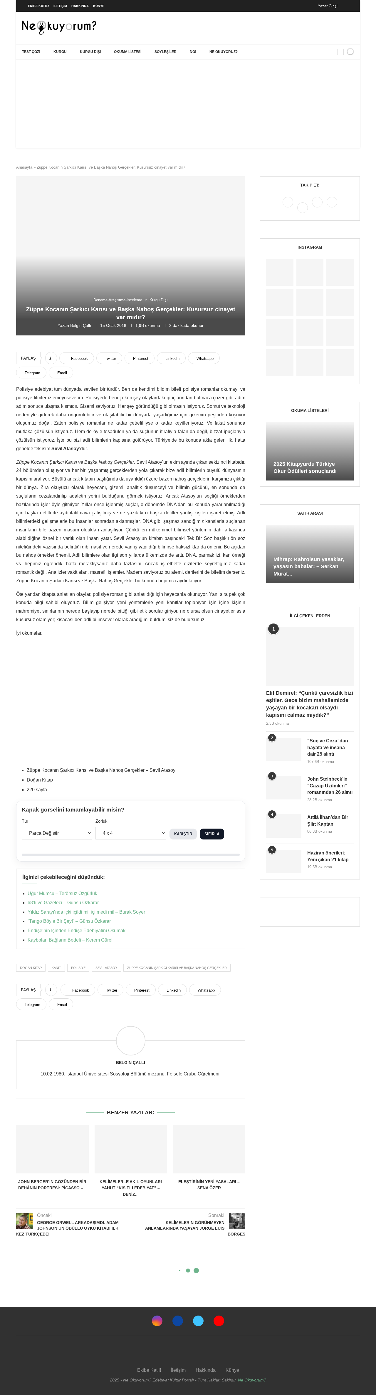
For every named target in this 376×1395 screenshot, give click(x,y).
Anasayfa (24, 167)
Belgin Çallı (80, 325)
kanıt (56, 968)
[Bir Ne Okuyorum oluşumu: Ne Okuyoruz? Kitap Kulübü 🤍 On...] (280, 332)
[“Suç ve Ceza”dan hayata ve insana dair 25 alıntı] (283, 749)
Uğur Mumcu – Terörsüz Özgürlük (62, 893)
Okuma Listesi (127, 52)
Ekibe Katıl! (38, 6)
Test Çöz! (31, 52)
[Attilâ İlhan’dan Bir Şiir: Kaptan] (283, 826)
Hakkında (80, 6)
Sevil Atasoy (106, 968)
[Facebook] (348, 6)
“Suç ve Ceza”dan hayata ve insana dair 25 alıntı (327, 747)
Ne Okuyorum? (252, 1380)
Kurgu (60, 52)
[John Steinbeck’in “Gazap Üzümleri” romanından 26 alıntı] (283, 787)
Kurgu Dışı (90, 52)
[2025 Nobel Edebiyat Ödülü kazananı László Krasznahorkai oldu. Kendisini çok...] (340, 363)
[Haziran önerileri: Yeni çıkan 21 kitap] (283, 861)
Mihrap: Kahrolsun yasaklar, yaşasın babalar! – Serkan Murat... (308, 566)
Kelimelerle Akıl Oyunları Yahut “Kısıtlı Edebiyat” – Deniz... (131, 1188)
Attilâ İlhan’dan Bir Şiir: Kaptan (327, 820)
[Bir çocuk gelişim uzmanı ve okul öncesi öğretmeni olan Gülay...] (310, 363)
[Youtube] (332, 207)
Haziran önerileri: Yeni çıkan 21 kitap (328, 856)
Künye (98, 6)
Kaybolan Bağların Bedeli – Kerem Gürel (70, 939)
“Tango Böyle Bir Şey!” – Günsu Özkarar (69, 921)
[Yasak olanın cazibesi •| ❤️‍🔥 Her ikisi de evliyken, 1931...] (280, 272)
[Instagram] (288, 207)
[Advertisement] (188, 103)
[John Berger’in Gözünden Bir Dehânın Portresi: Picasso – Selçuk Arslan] (52, 1149)
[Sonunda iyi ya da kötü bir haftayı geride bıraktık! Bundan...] (310, 272)
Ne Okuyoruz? (223, 52)
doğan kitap (31, 968)
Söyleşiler (166, 52)
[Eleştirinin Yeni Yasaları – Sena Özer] (209, 1149)
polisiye (78, 968)
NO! (193, 52)
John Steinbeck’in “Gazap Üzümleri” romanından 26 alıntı (329, 786)
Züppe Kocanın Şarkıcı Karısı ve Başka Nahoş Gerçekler (177, 968)
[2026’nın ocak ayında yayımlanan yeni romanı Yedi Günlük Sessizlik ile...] (310, 302)
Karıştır (183, 834)
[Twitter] (317, 207)
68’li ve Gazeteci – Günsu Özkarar (63, 902)
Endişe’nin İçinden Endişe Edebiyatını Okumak (76, 930)
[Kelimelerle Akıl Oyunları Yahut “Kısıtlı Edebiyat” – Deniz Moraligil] (131, 1149)
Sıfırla (211, 834)
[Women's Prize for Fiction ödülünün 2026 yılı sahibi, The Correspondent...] (280, 302)
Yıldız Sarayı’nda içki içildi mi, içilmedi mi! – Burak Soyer (86, 912)
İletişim (60, 6)
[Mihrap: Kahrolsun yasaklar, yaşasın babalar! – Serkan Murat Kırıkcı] (310, 554)
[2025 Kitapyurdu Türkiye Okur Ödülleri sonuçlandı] (310, 451)
